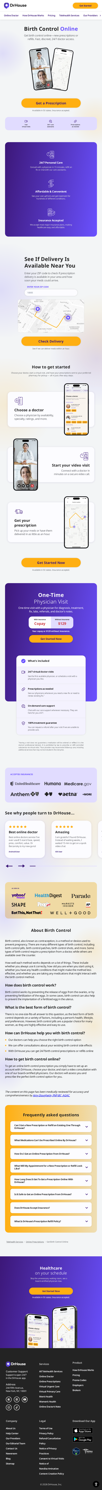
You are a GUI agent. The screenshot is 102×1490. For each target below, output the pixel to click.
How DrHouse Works (33, 15)
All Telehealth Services (50, 1371)
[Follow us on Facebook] (9, 1399)
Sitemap (10, 1463)
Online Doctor (11, 15)
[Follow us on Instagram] (9, 1407)
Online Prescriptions (35, 1241)
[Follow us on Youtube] (25, 1399)
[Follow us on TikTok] (17, 1407)
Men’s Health (46, 1396)
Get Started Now (51, 562)
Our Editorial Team (15, 1443)
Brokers (76, 1390)
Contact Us (11, 1448)
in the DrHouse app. (16, 1378)
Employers (78, 1385)
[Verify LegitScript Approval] (76, 1451)
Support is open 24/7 (16, 1374)
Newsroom (11, 1453)
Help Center (12, 1433)
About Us (10, 1428)
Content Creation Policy (51, 1473)
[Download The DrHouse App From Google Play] (84, 1439)
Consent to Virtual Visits (51, 1458)
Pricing (51, 15)
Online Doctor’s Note (50, 1406)
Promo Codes (79, 1380)
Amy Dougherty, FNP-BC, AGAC (51, 1095)
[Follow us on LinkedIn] (17, 1399)
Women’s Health (47, 1401)
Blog (8, 1458)
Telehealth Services (69, 15)
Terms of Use (45, 1428)
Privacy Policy (46, 1433)
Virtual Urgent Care (49, 1386)
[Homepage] (15, 6)
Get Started (85, 5)
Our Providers (90, 15)
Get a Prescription (51, 103)
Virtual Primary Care (49, 1391)
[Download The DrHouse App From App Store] (84, 1431)
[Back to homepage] (19, 1364)
